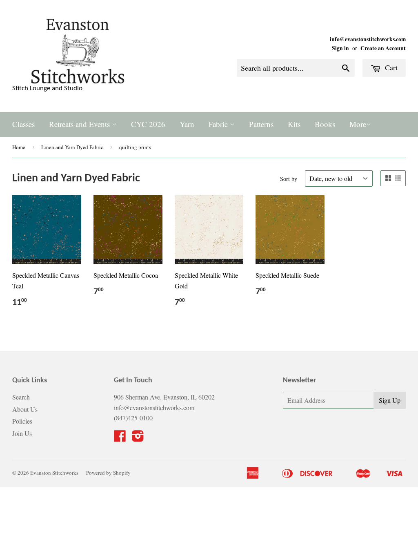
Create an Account (383, 48)
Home (18, 147)
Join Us (22, 433)
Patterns (261, 124)
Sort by (288, 179)
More (357, 124)
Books (325, 124)
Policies (22, 421)
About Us (25, 409)
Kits (294, 124)
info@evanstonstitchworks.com (368, 39)
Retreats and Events (80, 124)
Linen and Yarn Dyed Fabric (72, 147)
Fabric (219, 124)
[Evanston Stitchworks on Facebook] (120, 438)
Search (21, 397)
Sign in (340, 48)
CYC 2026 (148, 124)
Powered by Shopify (108, 472)
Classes (23, 124)
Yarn (187, 124)
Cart (390, 67)
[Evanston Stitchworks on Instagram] (138, 438)
